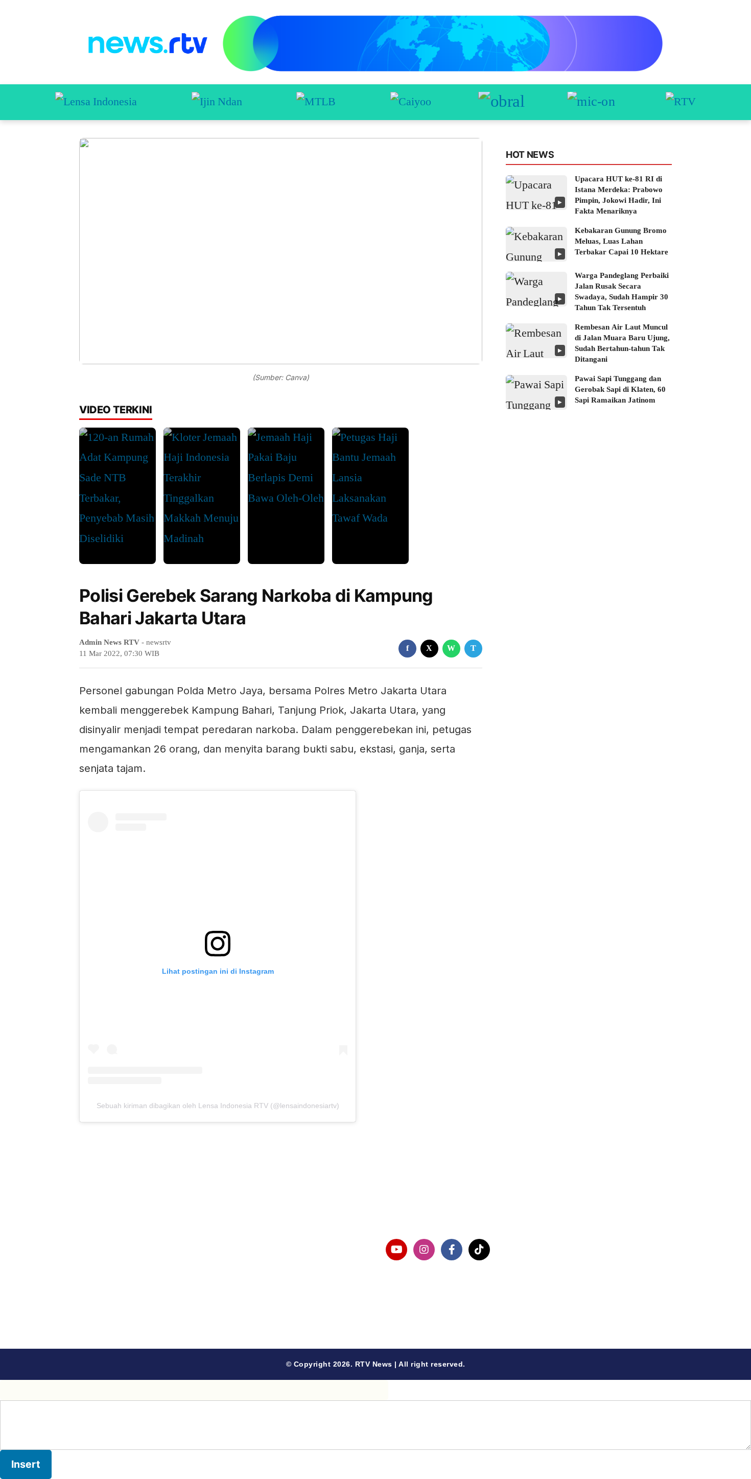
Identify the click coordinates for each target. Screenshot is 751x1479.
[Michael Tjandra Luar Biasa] (316, 102)
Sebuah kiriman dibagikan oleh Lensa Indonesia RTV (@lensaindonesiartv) (218, 1105)
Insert (25, 1464)
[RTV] (680, 102)
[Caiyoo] (411, 102)
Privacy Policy (123, 1276)
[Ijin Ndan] (217, 102)
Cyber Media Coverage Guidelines (163, 1302)
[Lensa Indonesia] (96, 102)
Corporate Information (140, 1250)
